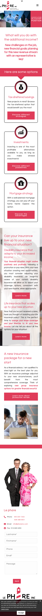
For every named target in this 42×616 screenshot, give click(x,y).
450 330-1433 (19, 517)
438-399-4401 (19, 520)
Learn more (5, 609)
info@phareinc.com (20, 524)
